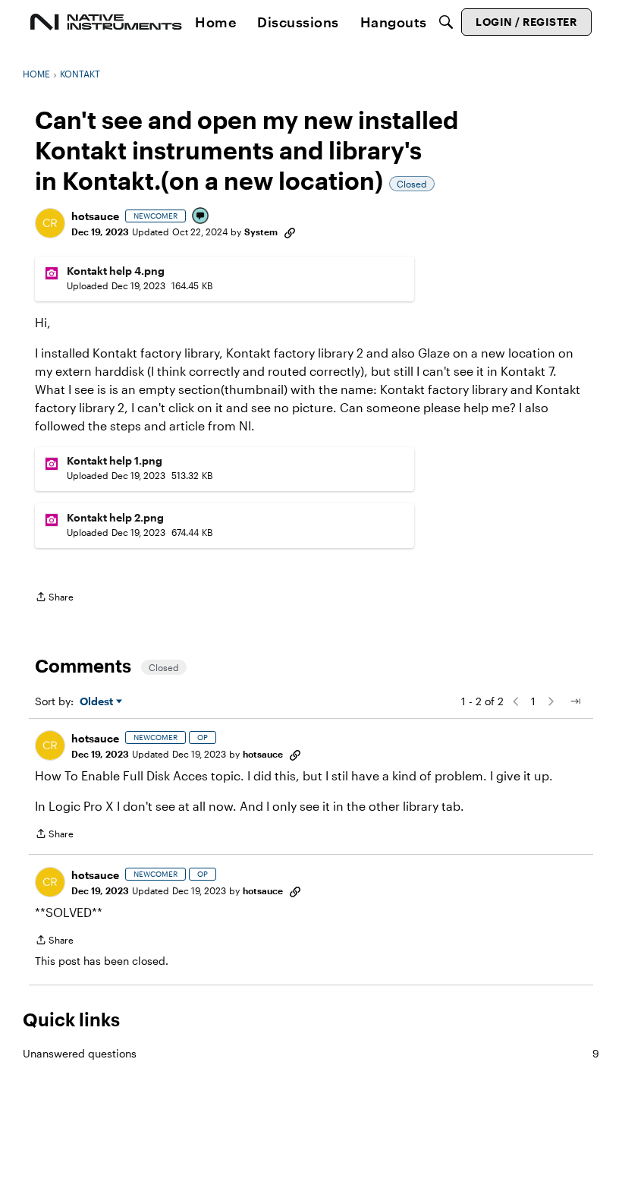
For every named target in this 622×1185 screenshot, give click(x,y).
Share (54, 598)
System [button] (261, 231)
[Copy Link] (290, 231)
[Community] (106, 22)
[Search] (446, 22)
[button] (50, 223)
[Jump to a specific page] (575, 701)
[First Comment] (201, 217)
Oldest (98, 702)
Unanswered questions (311, 1053)
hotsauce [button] (95, 216)
